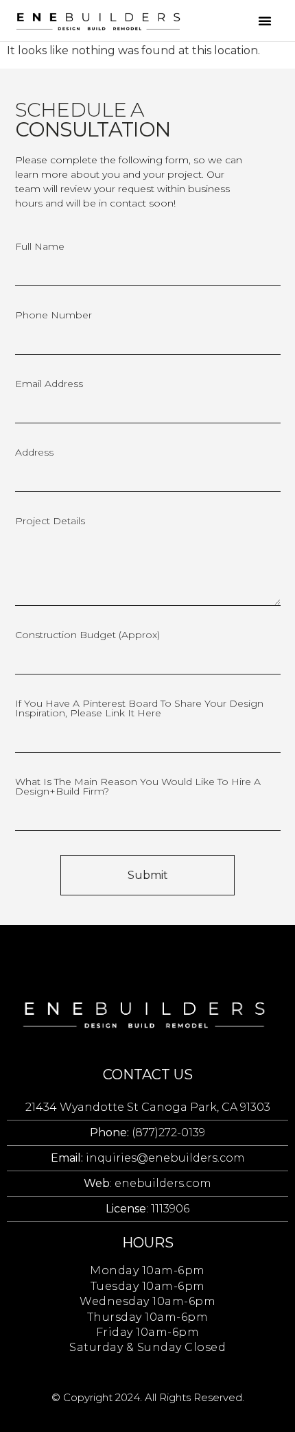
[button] (265, 20)
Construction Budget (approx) (87, 635)
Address (34, 452)
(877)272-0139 (147, 1132)
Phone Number (53, 315)
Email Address (49, 384)
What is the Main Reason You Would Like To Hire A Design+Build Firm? (138, 787)
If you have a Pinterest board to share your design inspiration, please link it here (139, 709)
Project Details (50, 521)
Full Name (39, 247)
